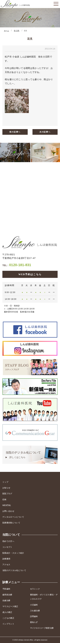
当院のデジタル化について (23, 455)
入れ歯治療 (35, 611)
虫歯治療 (6, 600)
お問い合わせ (8, 511)
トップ (5, 482)
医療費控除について (11, 523)
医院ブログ (7, 493)
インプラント (8, 624)
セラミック (35, 589)
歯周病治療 (7, 595)
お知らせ (6, 488)
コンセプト (7, 547)
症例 (4, 499)
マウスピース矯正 (10, 606)
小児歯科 (34, 605)
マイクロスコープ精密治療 (42, 628)
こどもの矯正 (8, 618)
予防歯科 (6, 589)
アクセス (6, 564)
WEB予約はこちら (30, 274)
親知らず (34, 622)
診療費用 (6, 559)
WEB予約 (6, 505)
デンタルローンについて (13, 517)
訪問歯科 (34, 616)
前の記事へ (14, 132)
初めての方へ (8, 541)
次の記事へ (45, 132)
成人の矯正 (7, 612)
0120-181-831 (16, 265)
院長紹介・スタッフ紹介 (13, 553)
